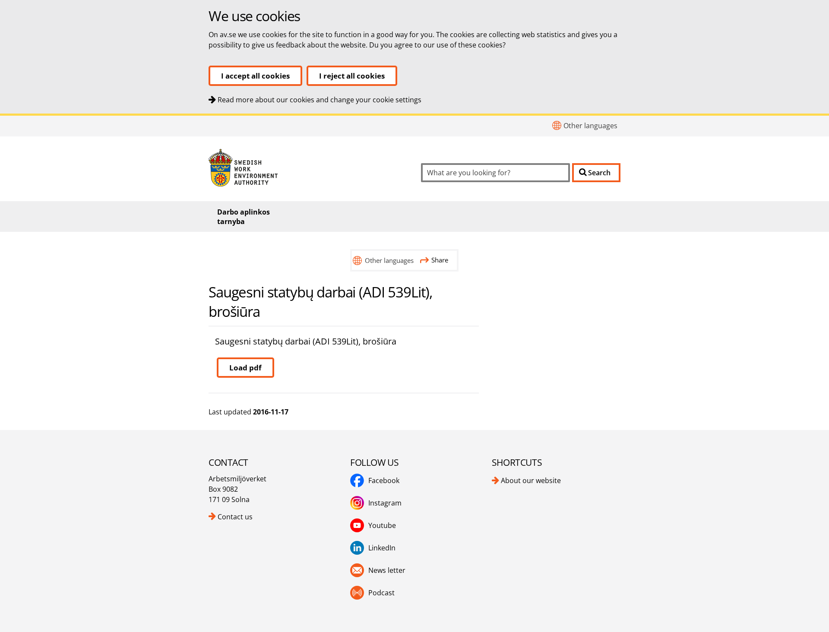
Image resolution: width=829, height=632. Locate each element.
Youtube (382, 525)
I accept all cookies (255, 76)
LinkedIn (382, 548)
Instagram (385, 503)
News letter (386, 570)
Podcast (381, 592)
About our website (531, 480)
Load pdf (245, 368)
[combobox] (495, 172)
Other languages (590, 125)
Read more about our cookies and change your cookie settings (319, 99)
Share (439, 260)
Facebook (383, 480)
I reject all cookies (352, 76)
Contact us (235, 516)
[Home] (308, 167)
